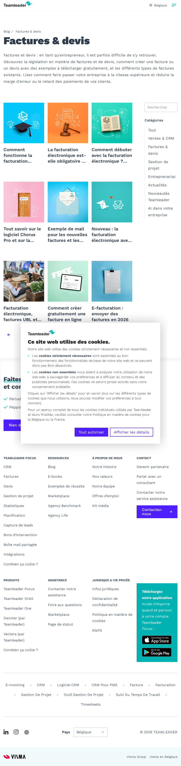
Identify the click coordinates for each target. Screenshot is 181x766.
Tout (152, 130)
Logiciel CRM (68, 685)
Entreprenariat (161, 176)
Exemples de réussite (66, 486)
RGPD (97, 630)
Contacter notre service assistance (152, 495)
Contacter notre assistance (62, 592)
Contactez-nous (152, 511)
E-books (55, 476)
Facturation (165, 685)
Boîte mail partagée (20, 545)
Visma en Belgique (163, 756)
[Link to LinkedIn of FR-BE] (6, 731)
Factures (11, 476)
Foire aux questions (65, 605)
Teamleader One (17, 608)
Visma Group (136, 756)
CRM (7, 467)
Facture (136, 685)
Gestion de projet (158, 165)
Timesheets (90, 704)
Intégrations (14, 554)
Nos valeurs (102, 476)
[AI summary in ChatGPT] (26, 732)
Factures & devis (28, 31)
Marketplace (58, 496)
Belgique (160, 5)
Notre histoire (104, 467)
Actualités (157, 185)
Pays (66, 732)
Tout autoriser (91, 432)
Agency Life (58, 515)
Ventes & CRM (161, 138)
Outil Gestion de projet (84, 695)
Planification (14, 515)
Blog (7, 31)
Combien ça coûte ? (21, 564)
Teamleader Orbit (18, 599)
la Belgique (36, 419)
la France (58, 419)
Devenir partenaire (153, 467)
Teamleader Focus (19, 589)
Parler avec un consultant (149, 479)
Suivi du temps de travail (138, 695)
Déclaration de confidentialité (105, 602)
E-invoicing (15, 685)
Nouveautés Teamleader (159, 196)
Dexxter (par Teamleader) (14, 621)
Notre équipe (103, 486)
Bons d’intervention (20, 535)
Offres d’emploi (105, 496)
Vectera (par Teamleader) (14, 637)
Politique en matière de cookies (112, 617)
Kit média (100, 506)
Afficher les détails (131, 432)
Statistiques (14, 506)
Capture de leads (18, 525)
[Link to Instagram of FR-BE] (16, 731)
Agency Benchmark (64, 506)
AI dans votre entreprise (160, 211)
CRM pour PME (104, 685)
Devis (8, 486)
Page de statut (60, 624)
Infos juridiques (105, 589)
